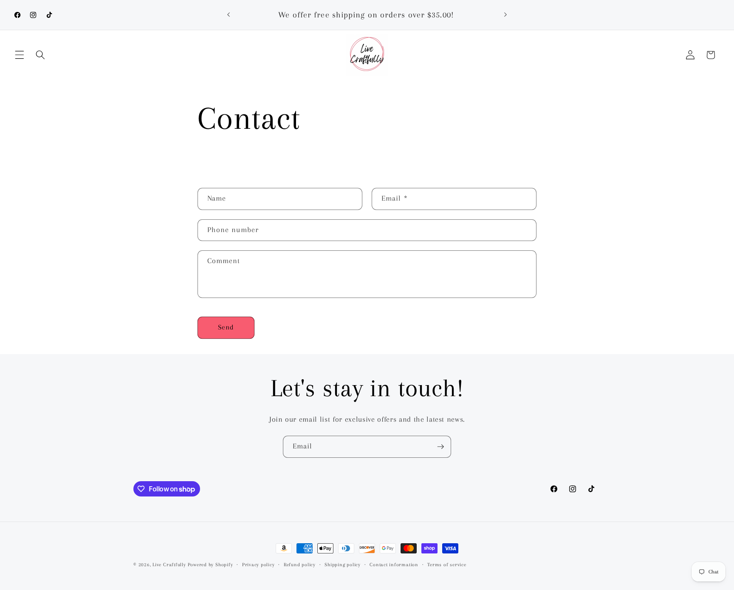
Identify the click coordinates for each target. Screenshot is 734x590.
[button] (19, 55)
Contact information (394, 564)
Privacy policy (258, 564)
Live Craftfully (169, 564)
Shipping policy (343, 564)
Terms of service (446, 564)
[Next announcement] (505, 15)
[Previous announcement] (228, 15)
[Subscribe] (440, 447)
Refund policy (300, 564)
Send (226, 327)
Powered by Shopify (210, 564)
